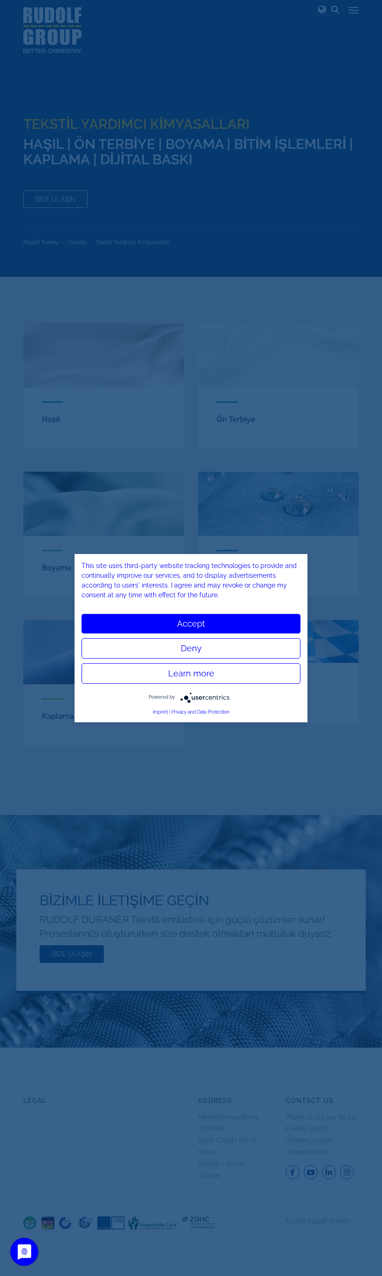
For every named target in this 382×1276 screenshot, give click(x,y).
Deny (191, 648)
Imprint (160, 711)
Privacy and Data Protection (200, 711)
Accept (191, 623)
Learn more (191, 673)
